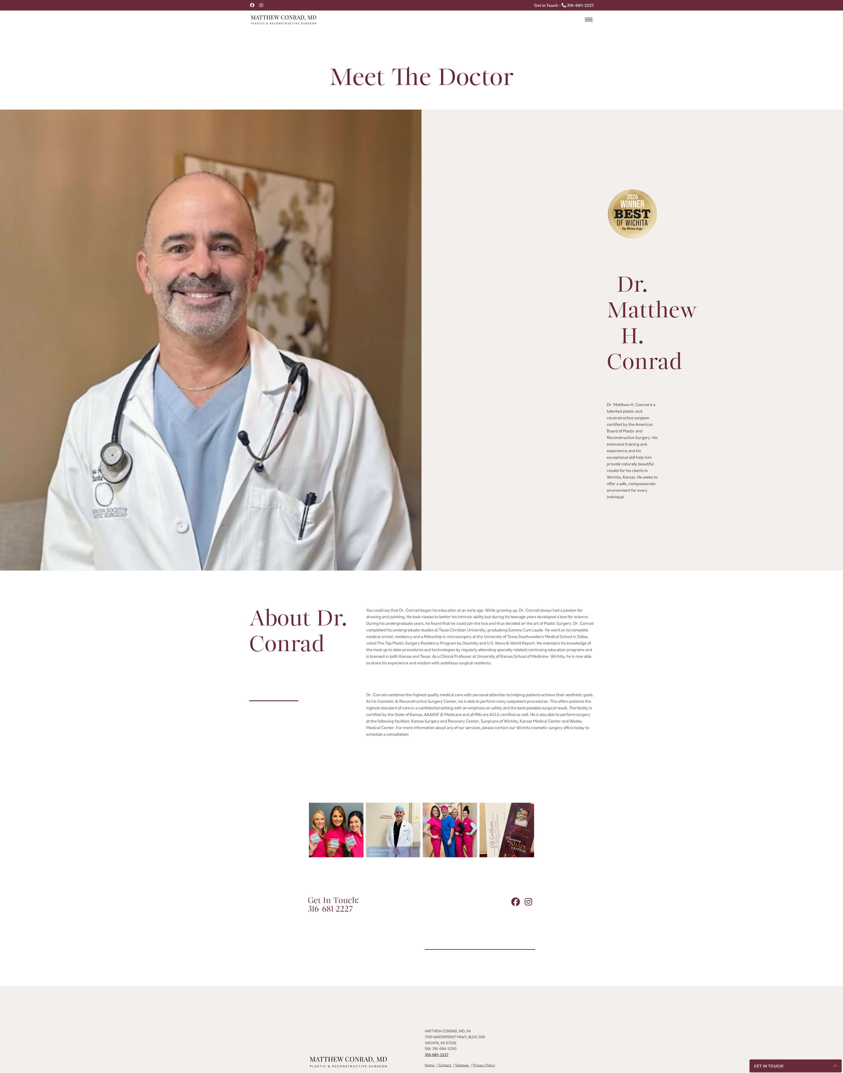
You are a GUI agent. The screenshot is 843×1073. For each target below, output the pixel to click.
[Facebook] (252, 5)
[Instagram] (261, 5)
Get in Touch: (333, 905)
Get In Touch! (769, 1066)
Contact (445, 1065)
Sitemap (462, 1065)
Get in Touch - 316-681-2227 (564, 5)
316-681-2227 (437, 1054)
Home (430, 1065)
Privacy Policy (484, 1065)
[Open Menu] (589, 20)
